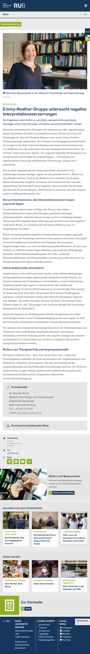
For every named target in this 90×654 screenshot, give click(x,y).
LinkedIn (66, 630)
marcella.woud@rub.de (29, 412)
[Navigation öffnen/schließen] (85, 5)
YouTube (66, 640)
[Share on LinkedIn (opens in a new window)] (16, 461)
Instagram (67, 627)
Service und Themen (44, 626)
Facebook (66, 636)
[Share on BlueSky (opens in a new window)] (23, 461)
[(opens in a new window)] (42, 5)
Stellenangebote (46, 640)
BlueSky (66, 633)
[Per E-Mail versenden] (30, 461)
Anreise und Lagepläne (44, 632)
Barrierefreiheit (22, 644)
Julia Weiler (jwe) (13, 453)
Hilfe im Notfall (46, 636)
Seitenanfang (82, 621)
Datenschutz (21, 641)
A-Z (87, 31)
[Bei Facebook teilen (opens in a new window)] (10, 461)
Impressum (20, 647)
